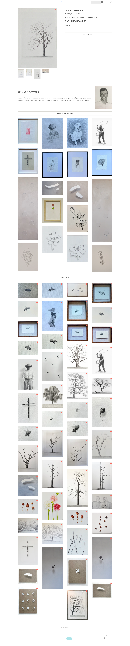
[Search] (102, 2)
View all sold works (65, 616)
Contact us (92, 34)
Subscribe (107, 2)
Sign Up (69, 627)
